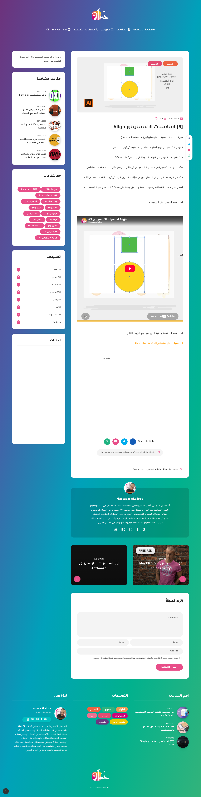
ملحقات (57, 322)
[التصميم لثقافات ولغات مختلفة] (55, 125)
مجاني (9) (37, 219)
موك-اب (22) (51, 189)
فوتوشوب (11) (51, 213)
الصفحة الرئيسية (144, 30)
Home (58, 57)
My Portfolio (60, 30)
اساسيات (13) (31, 201)
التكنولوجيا (55, 292)
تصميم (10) (32, 213)
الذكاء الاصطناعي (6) (48, 237)
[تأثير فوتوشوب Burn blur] (55, 96)
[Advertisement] (38, 395)
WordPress (106, 788)
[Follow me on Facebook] (137, 530)
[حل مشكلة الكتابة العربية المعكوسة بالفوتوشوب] (183, 712)
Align (165, 469)
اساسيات (149, 469)
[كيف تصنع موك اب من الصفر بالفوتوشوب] (183, 727)
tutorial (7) (34, 225)
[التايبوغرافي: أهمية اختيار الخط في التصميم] (55, 140)
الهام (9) (53, 219)
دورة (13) (36, 207)
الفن (58, 307)
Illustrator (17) (29, 189)
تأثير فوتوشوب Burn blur (32, 95)
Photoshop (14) (48, 195)
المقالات (122, 30)
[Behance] (123, 529)
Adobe (158, 469)
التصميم (170, 63)
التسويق (56, 277)
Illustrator (173, 469)
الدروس (106, 30)
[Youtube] (115, 529)
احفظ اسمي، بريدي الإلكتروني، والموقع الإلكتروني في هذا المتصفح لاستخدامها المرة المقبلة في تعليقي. (135, 658)
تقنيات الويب (54, 315)
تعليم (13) (52, 207)
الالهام (57, 270)
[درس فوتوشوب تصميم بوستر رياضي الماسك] (55, 154)
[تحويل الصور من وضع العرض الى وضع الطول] (55, 110)
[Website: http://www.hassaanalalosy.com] (144, 530)
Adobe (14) (50, 201)
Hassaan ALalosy (130, 499)
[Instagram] (130, 529)
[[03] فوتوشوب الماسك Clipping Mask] (183, 742)
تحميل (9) (52, 225)
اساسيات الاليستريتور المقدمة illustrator (159, 343)
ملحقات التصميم (84, 30)
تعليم (140, 469)
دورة (135, 469)
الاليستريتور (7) (50, 231)
